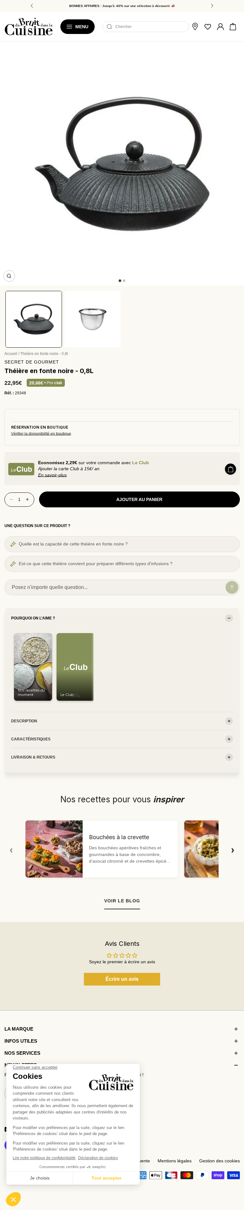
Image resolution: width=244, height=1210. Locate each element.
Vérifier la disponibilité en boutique (41, 433)
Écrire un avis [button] (122, 979)
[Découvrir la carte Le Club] (21, 469)
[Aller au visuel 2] (124, 280)
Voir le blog (122, 900)
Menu (81, 26)
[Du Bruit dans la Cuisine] (28, 26)
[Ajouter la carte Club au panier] (230, 469)
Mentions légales (175, 1161)
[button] (233, 26)
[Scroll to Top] (233, 1172)
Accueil (10, 353)
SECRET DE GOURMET (31, 361)
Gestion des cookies (219, 1161)
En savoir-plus (52, 475)
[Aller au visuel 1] (120, 280)
